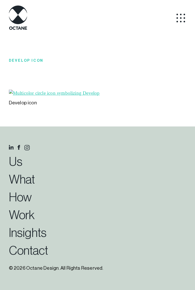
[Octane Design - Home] (18, 29)
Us (15, 162)
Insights (27, 233)
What (22, 180)
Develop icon (26, 60)
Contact (28, 251)
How (20, 197)
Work (22, 215)
